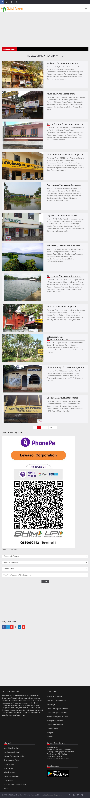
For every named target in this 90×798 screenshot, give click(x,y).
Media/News (8, 768)
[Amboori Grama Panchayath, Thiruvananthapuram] (22, 74)
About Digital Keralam (11, 748)
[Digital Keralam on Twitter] (6, 2)
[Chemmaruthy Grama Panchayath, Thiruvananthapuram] (22, 378)
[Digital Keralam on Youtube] (16, 2)
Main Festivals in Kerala (12, 752)
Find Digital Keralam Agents (56, 701)
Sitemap (50, 737)
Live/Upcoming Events (12, 760)
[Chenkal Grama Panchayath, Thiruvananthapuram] (22, 409)
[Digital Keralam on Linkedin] (19, 627)
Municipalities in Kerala (55, 721)
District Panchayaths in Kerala (57, 717)
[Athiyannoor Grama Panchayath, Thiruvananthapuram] (22, 287)
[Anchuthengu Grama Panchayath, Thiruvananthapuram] (22, 135)
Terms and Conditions (11, 776)
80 (51, 427)
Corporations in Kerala (55, 725)
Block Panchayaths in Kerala (57, 713)
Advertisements (9, 772)
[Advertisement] (45, 30)
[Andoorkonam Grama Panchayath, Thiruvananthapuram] (22, 166)
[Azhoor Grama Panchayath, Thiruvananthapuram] (22, 318)
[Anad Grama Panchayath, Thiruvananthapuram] (22, 105)
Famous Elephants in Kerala (14, 756)
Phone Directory (9, 764)
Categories (50, 733)
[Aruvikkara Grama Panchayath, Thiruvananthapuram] (22, 196)
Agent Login (51, 705)
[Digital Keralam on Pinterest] (11, 2)
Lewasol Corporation (54, 795)
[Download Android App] (58, 773)
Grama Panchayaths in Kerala (57, 709)
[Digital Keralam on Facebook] (2, 2)
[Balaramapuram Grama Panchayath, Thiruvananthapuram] (22, 348)
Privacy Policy (9, 780)
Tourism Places (52, 729)
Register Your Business (55, 696)
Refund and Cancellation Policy (15, 784)
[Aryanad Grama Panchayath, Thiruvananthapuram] (22, 227)
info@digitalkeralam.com (60, 759)
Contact (6, 788)
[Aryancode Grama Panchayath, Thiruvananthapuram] (22, 257)
